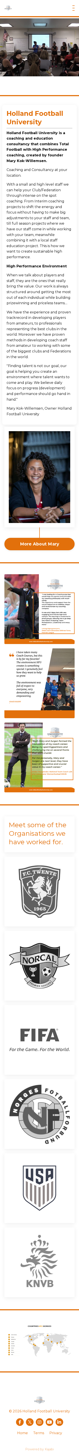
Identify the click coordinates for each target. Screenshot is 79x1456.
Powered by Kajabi (39, 1449)
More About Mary (39, 544)
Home (22, 1433)
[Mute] (70, 73)
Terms (38, 1433)
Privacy (55, 1433)
